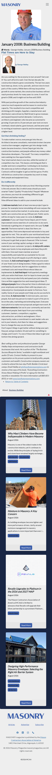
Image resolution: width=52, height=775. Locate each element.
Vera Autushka (24, 457)
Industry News (13, 613)
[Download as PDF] (49, 395)
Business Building (16, 390)
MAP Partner (13, 461)
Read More (26, 470)
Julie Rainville (13, 457)
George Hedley (17, 49)
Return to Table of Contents (16, 381)
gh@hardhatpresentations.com (34, 367)
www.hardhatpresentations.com (26, 378)
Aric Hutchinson (14, 681)
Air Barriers (12, 690)
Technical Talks (13, 535)
